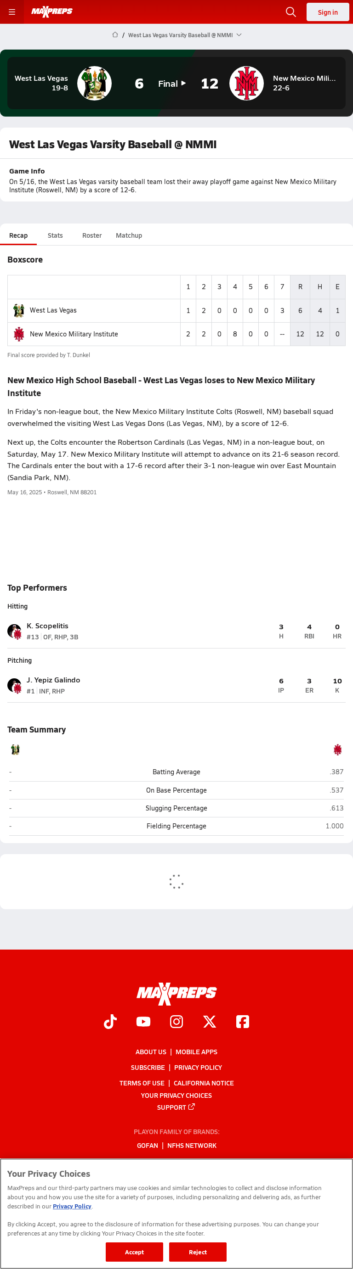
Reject (198, 1251)
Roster (92, 235)
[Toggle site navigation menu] (12, 12)
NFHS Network (191, 1145)
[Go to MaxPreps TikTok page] (110, 1022)
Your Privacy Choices (176, 1094)
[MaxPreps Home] (52, 12)
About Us (151, 1051)
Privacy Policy (198, 1067)
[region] (176, 1213)
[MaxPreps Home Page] (115, 35)
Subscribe (148, 1067)
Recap (18, 235)
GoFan (147, 1145)
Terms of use (142, 1082)
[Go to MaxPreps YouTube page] (143, 1022)
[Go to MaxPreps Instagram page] (176, 1022)
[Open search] (291, 12)
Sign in (328, 12)
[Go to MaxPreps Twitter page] (209, 1022)
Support (171, 1106)
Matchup (129, 235)
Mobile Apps (196, 1051)
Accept (134, 1251)
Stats (55, 235)
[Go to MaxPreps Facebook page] (242, 1022)
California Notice (204, 1082)
